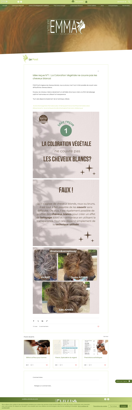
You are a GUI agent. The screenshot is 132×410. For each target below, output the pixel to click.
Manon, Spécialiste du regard (66, 357)
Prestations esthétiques (93, 357)
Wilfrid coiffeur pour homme (36, 357)
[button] (86, 1)
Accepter (123, 406)
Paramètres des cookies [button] (100, 406)
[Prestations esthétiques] (95, 347)
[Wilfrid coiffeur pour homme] (37, 347)
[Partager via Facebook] (33, 321)
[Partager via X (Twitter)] (38, 321)
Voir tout (105, 336)
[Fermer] (130, 406)
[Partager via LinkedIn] (42, 321)
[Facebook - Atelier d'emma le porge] (18, 2)
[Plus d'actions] (98, 71)
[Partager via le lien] (47, 321)
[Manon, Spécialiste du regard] (66, 347)
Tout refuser (113, 406)
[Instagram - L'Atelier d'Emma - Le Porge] (21, 2)
